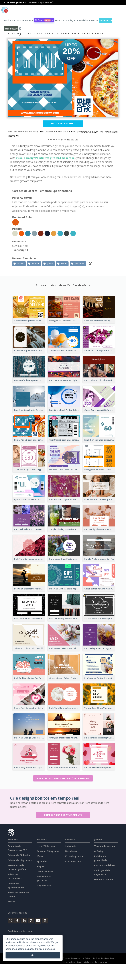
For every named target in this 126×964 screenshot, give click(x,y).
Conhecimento (45, 871)
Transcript (19, 250)
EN (68, 139)
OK (32, 955)
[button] (25, 20)
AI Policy (98, 851)
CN (76, 139)
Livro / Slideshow (46, 846)
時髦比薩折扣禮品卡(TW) (91, 131)
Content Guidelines (104, 865)
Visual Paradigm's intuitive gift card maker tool (45, 158)
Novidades (71, 851)
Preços (94, 20)
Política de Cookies (45, 949)
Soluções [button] (72, 20)
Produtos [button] (9, 20)
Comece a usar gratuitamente (63, 814)
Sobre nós (70, 846)
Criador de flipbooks (19, 855)
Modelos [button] (83, 20)
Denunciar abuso (103, 879)
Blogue (40, 866)
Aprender (42, 861)
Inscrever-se (105, 20)
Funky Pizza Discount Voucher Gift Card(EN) (54, 131)
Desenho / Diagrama (48, 851)
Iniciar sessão (11, 28)
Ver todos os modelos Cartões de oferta (63, 778)
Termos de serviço (104, 846)
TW (72, 139)
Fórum (40, 856)
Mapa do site (44, 885)
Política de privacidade (103, 958)
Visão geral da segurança (95, 962)
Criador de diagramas (20, 860)
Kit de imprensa (74, 856)
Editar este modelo (63, 123)
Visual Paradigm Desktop (40, 2)
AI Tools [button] (42, 20)
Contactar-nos (73, 861)
